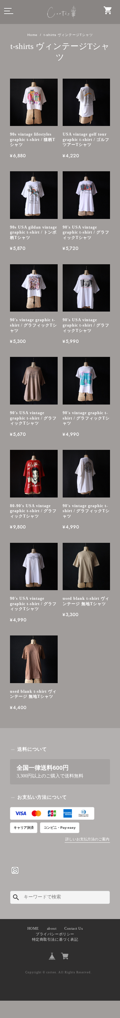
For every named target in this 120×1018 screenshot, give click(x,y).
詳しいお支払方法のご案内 (87, 839)
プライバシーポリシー (55, 934)
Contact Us (73, 928)
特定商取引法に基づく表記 (55, 939)
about (52, 928)
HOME (33, 928)
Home (32, 35)
